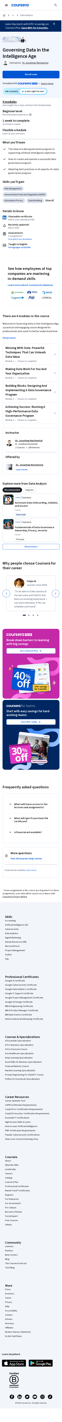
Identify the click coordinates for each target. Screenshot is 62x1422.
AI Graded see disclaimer (20, 239)
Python (8, 954)
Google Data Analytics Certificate (21, 989)
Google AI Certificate (15, 980)
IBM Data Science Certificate (18, 1014)
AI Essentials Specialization (18, 1040)
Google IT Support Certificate (19, 993)
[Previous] (6, 593)
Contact (9, 1315)
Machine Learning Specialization (20, 1070)
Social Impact (11, 1216)
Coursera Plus (11, 1182)
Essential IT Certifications (17, 1117)
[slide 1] (24, 615)
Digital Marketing (13, 937)
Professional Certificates (17, 1186)
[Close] (54, 24)
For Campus (10, 1207)
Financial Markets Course (17, 1066)
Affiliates (9, 1327)
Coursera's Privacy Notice (15, 896)
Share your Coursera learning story (21, 1139)
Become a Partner (13, 1211)
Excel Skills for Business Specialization (23, 1062)
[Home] (4, 15)
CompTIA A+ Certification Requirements (24, 1109)
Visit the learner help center (26, 858)
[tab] (12, 489)
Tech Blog (10, 1267)
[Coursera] (20, 5)
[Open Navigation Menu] (6, 5)
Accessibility (11, 1310)
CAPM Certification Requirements (21, 1105)
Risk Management (13, 188)
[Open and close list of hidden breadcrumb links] (13, 15)
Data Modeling (35, 200)
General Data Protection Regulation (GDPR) (25, 194)
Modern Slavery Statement (18, 1332)
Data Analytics (11, 933)
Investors (9, 1293)
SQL (7, 959)
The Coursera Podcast (16, 1263)
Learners (9, 1246)
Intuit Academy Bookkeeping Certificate (24, 1019)
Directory (9, 1323)
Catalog (8, 1177)
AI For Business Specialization (19, 1045)
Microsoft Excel (12, 946)
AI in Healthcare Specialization (19, 1053)
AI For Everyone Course (16, 1049)
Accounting (10, 920)
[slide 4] (37, 615)
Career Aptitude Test (15, 1100)
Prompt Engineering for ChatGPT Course (24, 1074)
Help (7, 1306)
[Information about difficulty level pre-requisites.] (30, 114)
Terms (8, 1298)
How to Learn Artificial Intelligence (21, 1126)
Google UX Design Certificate (19, 1002)
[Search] (55, 5)
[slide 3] (33, 615)
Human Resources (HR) (16, 942)
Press (8, 1289)
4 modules (10, 102)
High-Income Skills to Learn (18, 1122)
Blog (7, 1259)
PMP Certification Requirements (20, 1130)
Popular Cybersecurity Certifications (22, 1134)
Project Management (15, 950)
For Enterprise (12, 1199)
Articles (8, 1319)
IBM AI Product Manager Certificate (21, 1010)
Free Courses (11, 1220)
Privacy (8, 1302)
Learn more (47, 83)
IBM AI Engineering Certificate (19, 1006)
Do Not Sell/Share (13, 1336)
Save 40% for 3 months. (34, 28)
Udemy (8, 1224)
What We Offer (12, 1165)
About (8, 1160)
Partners (9, 1250)
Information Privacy (14, 200)
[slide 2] (28, 615)
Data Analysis (26, 15)
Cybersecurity (12, 929)
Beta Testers (11, 1255)
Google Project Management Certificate (24, 997)
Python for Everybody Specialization (22, 1079)
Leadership (10, 1169)
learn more (31, 870)
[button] (49, 200)
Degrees (9, 1194)
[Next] (55, 593)
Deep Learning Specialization (19, 1057)
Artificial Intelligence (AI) (16, 925)
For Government (13, 1203)
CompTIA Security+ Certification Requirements (27, 1113)
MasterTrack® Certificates (17, 1190)
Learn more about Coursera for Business (30, 285)
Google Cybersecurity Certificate (21, 985)
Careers (9, 1173)
